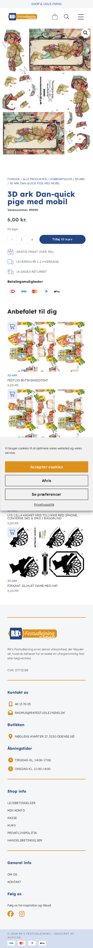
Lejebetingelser (21, 803)
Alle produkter (35, 179)
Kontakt (14, 882)
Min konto (16, 810)
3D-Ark (80, 179)
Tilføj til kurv (62, 239)
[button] (81, 17)
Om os (12, 874)
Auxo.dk (14, 937)
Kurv (11, 825)
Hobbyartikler (61, 179)
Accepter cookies (46, 467)
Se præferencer (46, 494)
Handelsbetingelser (24, 840)
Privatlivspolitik (44, 504)
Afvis (46, 480)
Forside (13, 179)
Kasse (12, 818)
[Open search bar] (66, 16)
